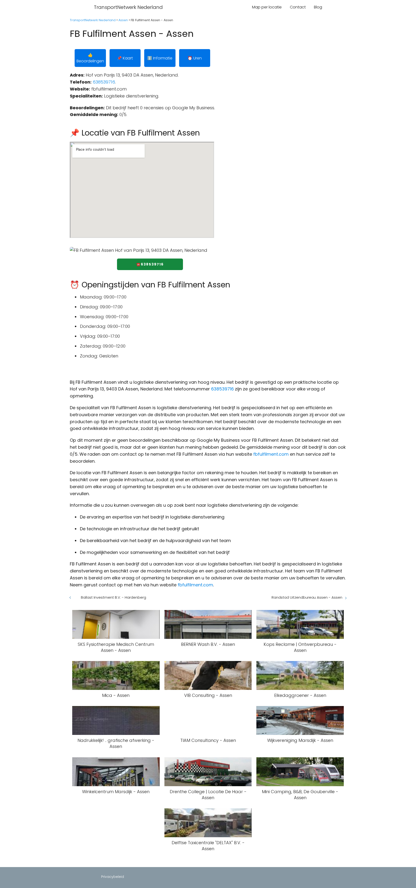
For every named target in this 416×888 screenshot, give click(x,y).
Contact (298, 7)
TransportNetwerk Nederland (128, 7)
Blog (318, 7)
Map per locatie (267, 7)
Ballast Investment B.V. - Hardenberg (113, 597)
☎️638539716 (150, 264)
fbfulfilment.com (271, 454)
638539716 (104, 82)
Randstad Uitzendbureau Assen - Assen (307, 597)
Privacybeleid (112, 876)
